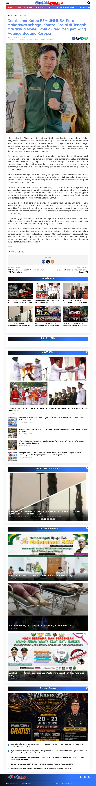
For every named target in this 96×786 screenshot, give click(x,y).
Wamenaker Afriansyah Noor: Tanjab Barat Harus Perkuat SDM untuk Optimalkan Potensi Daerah (51, 419)
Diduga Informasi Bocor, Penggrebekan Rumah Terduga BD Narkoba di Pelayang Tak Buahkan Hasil (75, 301)
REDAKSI (56, 784)
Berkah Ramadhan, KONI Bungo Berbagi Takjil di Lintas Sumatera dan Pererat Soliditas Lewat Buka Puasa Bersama (48, 758)
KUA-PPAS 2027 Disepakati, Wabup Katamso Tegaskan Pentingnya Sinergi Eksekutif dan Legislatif (53, 430)
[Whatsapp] (86, 38)
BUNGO (24, 39)
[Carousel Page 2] (45, 519)
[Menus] (8, 2)
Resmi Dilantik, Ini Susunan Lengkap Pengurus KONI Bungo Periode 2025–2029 (41, 768)
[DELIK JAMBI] (48, 2)
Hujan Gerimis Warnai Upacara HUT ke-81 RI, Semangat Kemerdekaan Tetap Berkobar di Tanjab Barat (48, 301)
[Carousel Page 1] (42, 519)
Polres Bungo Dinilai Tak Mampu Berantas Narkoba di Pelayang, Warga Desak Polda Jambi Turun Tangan (75, 324)
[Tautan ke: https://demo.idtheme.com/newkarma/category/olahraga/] (87, 688)
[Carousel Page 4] (51, 519)
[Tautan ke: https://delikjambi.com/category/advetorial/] (87, 352)
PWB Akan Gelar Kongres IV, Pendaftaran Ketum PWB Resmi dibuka (26, 270)
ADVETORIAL (11, 39)
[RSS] (52, 262)
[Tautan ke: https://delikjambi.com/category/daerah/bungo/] (87, 528)
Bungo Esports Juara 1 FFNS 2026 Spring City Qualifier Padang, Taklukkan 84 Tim (42, 764)
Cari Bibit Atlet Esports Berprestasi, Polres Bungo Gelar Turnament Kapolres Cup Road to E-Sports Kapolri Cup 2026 (47, 745)
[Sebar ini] (74, 38)
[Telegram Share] (82, 38)
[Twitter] (48, 262)
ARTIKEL (18, 39)
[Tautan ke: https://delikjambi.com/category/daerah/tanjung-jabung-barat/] (87, 468)
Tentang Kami (67, 784)
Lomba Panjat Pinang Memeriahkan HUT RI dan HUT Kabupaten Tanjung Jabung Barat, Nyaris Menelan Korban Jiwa (19, 324)
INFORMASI (42, 39)
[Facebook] (43, 262)
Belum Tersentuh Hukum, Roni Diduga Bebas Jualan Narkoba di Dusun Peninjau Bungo (20, 301)
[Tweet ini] (78, 38)
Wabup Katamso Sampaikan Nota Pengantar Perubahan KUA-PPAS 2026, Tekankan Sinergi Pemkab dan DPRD (51, 442)
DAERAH (29, 39)
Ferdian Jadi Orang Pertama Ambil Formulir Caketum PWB (72, 270)
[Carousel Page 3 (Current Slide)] (48, 519)
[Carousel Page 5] (53, 519)
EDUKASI (35, 39)
